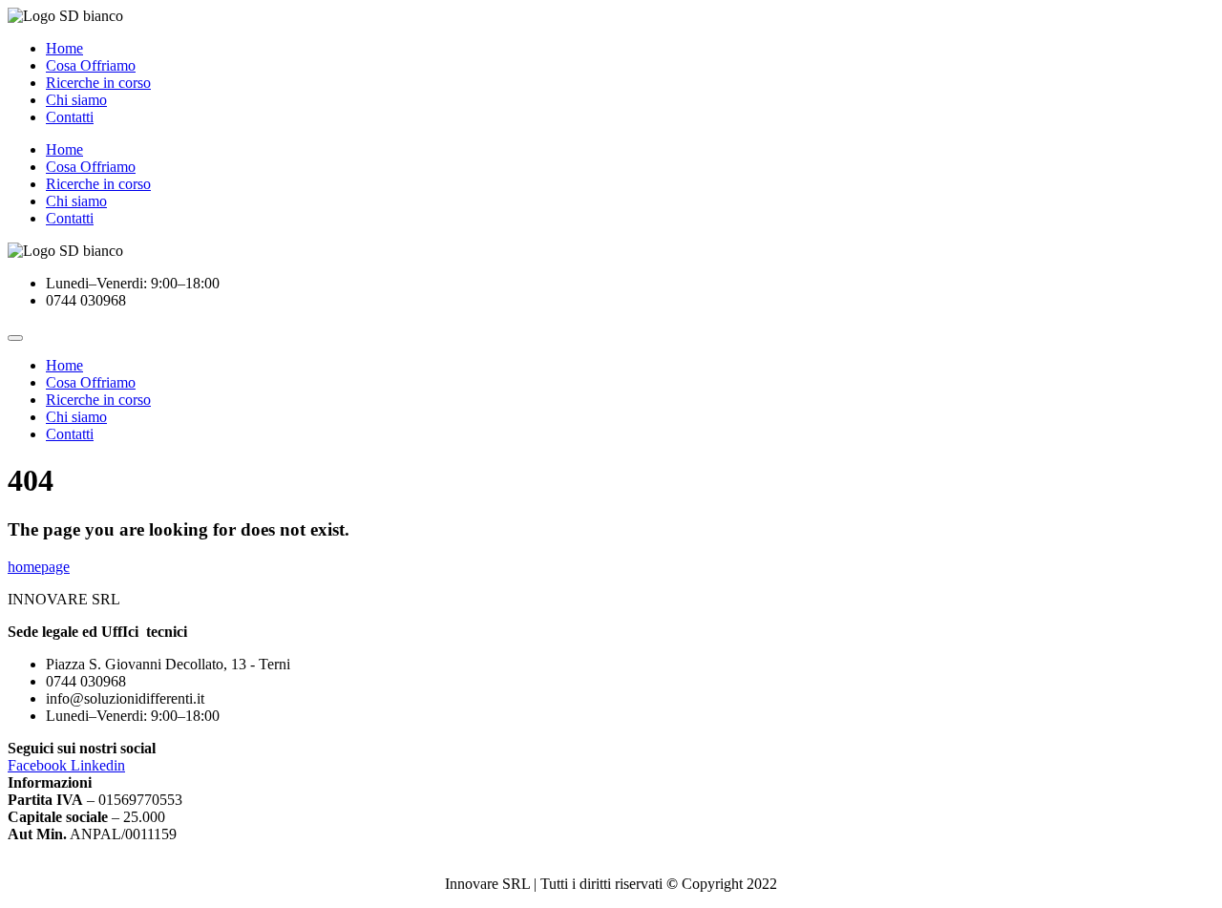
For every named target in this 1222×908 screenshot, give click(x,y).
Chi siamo (76, 100)
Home (64, 48)
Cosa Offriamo (91, 65)
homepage (39, 567)
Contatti (70, 117)
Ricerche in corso (98, 82)
